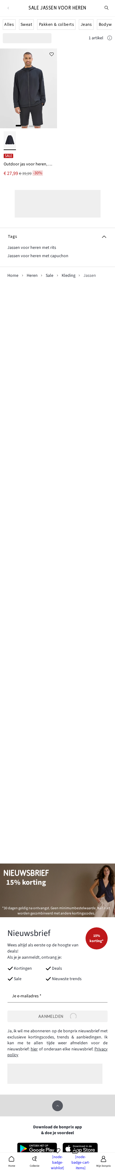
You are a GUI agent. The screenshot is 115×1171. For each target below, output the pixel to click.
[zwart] (10, 140)
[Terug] (8, 8)
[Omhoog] (57, 1105)
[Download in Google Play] (37, 1148)
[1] (18, 125)
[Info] (109, 39)
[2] (25, 125)
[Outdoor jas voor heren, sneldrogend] (28, 88)
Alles (9, 24)
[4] (38, 125)
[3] (31, 125)
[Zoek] (107, 8)
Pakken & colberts (56, 24)
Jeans (86, 24)
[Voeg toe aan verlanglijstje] (51, 53)
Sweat (26, 24)
